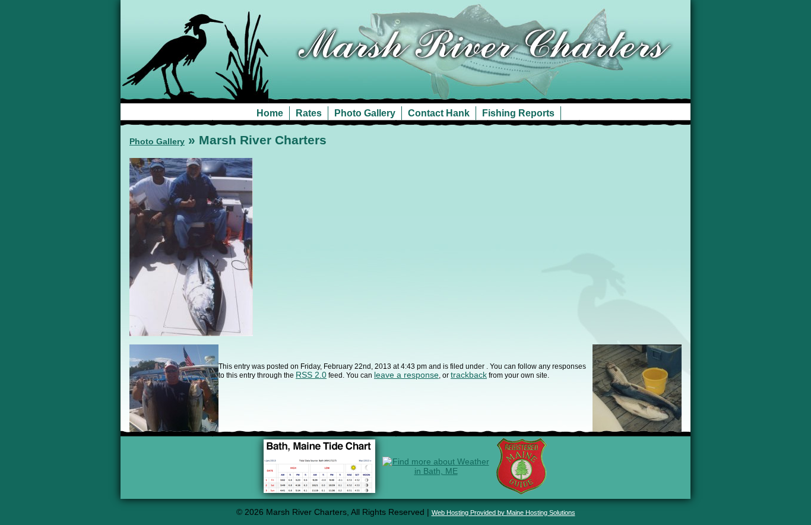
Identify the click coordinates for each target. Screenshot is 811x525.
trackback (469, 374)
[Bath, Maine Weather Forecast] (435, 471)
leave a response (406, 374)
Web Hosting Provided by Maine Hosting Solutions (503, 512)
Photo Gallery (364, 113)
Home (269, 113)
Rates (309, 113)
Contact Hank (439, 113)
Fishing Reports (518, 113)
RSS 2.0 (311, 374)
